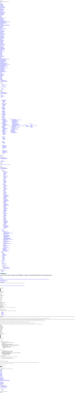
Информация (1, 376)
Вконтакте (2, 88)
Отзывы (2, 313)
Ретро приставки (6, 279)
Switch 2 (32, 279)
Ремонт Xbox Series (6, 247)
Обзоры (1, 384)
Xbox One (34, 279)
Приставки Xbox (5, 185)
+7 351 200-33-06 (2, 385)
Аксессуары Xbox (5, 188)
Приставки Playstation (6, 172)
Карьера (1, 374)
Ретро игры (5, 217)
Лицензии (1, 375)
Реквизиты (1, 379)
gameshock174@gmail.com (3, 270)
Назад (3, 170)
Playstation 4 (30, 279)
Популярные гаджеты (26, 279)
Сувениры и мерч (5, 220)
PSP (44, 279)
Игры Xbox (5, 191)
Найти (1, 392)
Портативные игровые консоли (15, 279)
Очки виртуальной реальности (21, 279)
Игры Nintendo (5, 203)
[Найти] (0, 2)
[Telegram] (6, 273)
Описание (2, 312)
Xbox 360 (43, 279)
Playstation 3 (41, 279)
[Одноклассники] (1, 273)
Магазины (1, 377)
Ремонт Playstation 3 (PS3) (6, 232)
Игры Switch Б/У (2, 282)
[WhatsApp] (4, 273)
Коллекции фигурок (6, 225)
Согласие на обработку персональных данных (5, 380)
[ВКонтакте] (0, 273)
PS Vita (35, 279)
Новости (1, 373)
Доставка (2, 314)
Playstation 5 (1, 279)
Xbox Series (4, 279)
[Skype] (5, 273)
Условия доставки (2, 378)
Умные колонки (10, 279)
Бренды (1, 371)
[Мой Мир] (2, 273)
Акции (1, 370)
